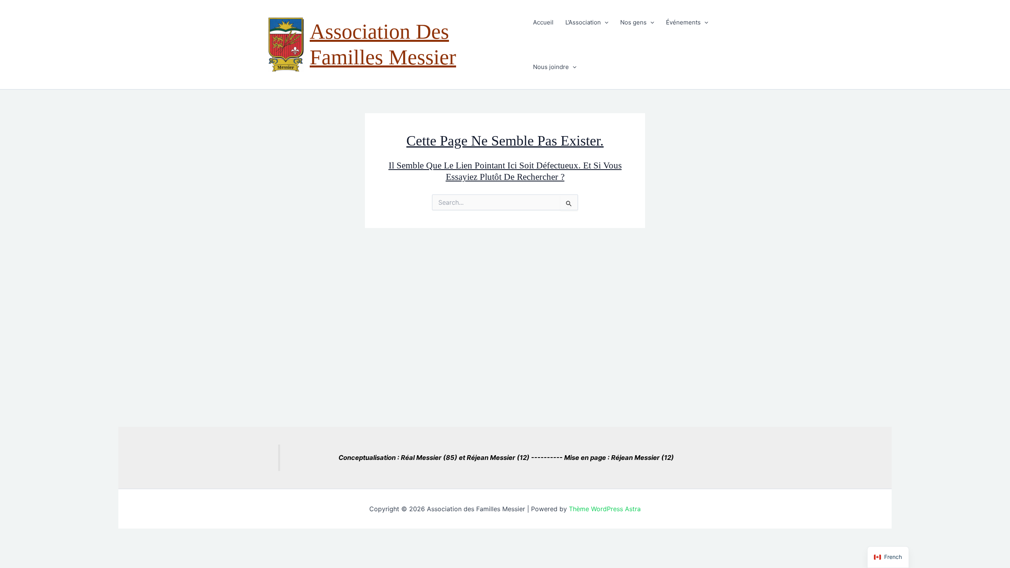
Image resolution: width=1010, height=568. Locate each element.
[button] (604, 22)
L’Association (583, 22)
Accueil (543, 22)
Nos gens (633, 22)
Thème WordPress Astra (605, 509)
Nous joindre (551, 67)
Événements (683, 22)
